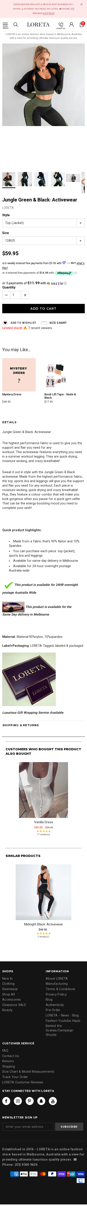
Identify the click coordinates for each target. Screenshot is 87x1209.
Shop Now (48, 13)
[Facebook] (6, 1101)
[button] (43, 283)
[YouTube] (53, 1101)
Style (6, 215)
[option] (43, 85)
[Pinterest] (30, 1101)
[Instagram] (18, 1101)
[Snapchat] (41, 1101)
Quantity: (9, 287)
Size (5, 233)
